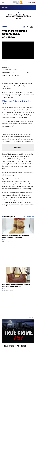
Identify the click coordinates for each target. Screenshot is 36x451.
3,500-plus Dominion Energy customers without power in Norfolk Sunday (18, 16)
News (4, 26)
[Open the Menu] (3, 2)
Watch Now (31, 2)
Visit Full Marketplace (28, 216)
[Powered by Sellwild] (31, 318)
